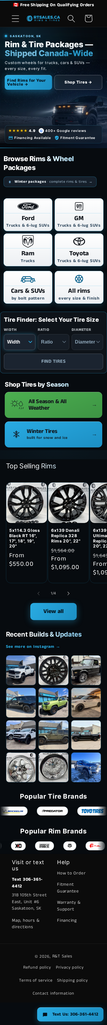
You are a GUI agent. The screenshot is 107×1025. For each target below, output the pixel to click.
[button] (15, 18)
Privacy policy (70, 967)
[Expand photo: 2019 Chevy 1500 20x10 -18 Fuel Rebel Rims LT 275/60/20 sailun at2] (86, 735)
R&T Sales (62, 956)
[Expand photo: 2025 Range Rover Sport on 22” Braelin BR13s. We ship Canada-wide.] (86, 703)
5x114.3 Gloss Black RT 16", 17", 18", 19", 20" (24, 538)
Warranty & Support (69, 905)
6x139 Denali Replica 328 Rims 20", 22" (66, 535)
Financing (67, 920)
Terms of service (36, 980)
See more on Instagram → (33, 647)
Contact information (53, 993)
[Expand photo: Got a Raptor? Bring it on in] (21, 735)
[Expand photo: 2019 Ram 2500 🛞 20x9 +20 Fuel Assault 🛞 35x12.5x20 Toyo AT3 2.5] (86, 767)
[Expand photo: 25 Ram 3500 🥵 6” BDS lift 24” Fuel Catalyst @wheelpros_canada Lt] (21, 670)
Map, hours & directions (25, 923)
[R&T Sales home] (43, 18)
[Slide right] (68, 593)
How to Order (71, 873)
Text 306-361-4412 (27, 882)
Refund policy (37, 967)
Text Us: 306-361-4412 (75, 1014)
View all (53, 611)
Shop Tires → (78, 82)
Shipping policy (72, 980)
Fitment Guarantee (68, 887)
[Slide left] (38, 593)
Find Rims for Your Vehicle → (26, 82)
